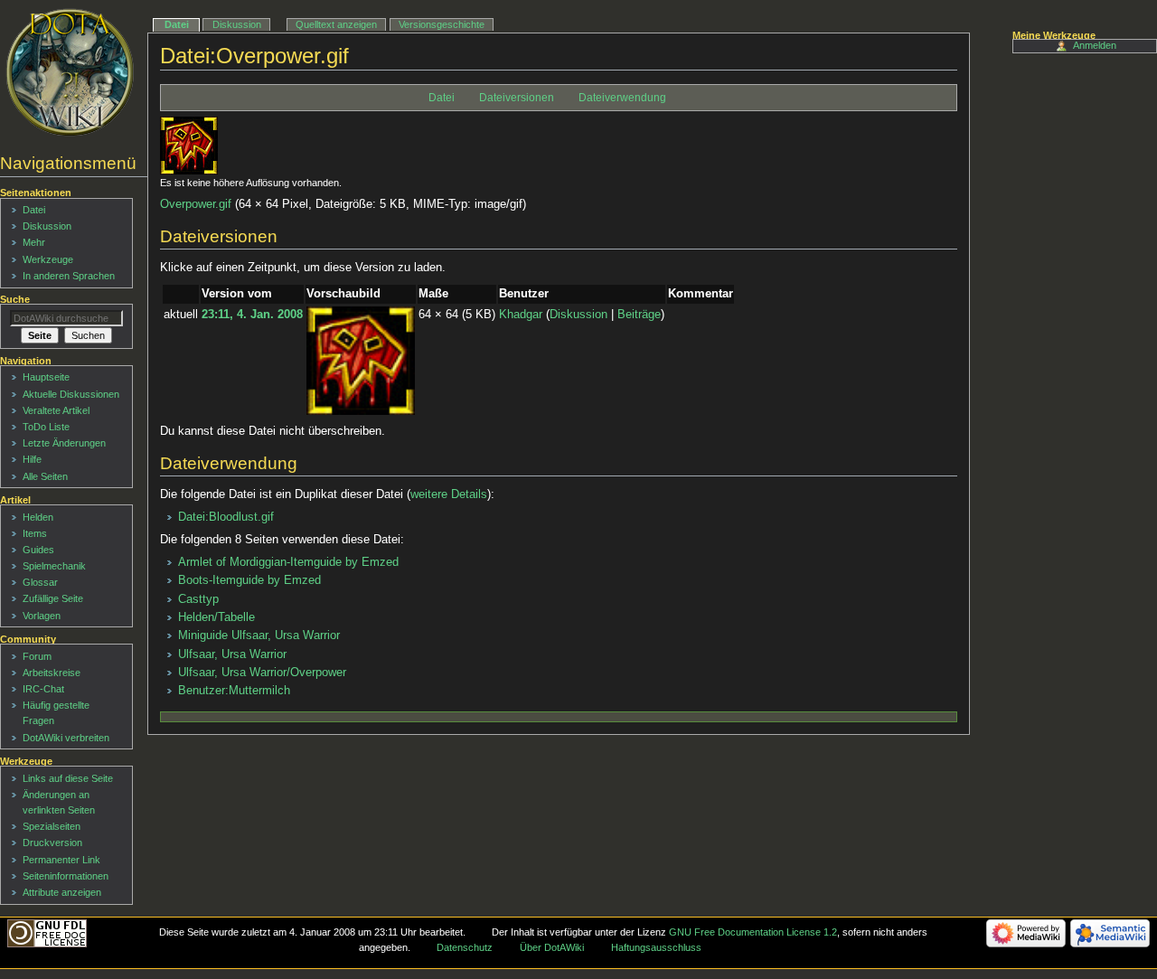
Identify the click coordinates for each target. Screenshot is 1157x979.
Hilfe (32, 459)
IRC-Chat (43, 688)
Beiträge (639, 314)
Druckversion (52, 842)
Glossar (40, 582)
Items (35, 533)
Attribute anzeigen (62, 892)
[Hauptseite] (70, 72)
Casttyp (198, 599)
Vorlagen (42, 615)
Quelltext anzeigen (336, 24)
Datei (441, 97)
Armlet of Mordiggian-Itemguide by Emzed (288, 562)
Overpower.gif (195, 204)
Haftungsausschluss (656, 947)
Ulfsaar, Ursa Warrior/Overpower (262, 672)
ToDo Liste (46, 426)
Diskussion (578, 314)
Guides (38, 549)
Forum (37, 656)
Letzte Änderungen (64, 443)
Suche (15, 299)
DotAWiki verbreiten (66, 737)
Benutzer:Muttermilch (234, 690)
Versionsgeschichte (441, 24)
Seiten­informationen (65, 876)
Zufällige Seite (53, 598)
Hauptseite (46, 377)
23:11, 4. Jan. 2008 (252, 314)
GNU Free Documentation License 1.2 (753, 932)
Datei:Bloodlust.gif (226, 517)
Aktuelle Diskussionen (71, 394)
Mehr (34, 242)
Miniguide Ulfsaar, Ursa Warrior (259, 635)
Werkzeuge (48, 259)
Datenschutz (465, 947)
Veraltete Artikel (56, 410)
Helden (38, 517)
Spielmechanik (54, 565)
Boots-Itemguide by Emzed (249, 580)
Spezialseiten (51, 826)
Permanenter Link (61, 859)
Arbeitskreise (51, 672)
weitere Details (448, 494)
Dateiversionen (516, 97)
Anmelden (1094, 45)
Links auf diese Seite (68, 778)
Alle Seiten (45, 476)
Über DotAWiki (552, 947)
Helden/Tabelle (216, 617)
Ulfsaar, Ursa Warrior (232, 654)
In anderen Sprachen (69, 275)
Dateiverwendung (622, 97)
